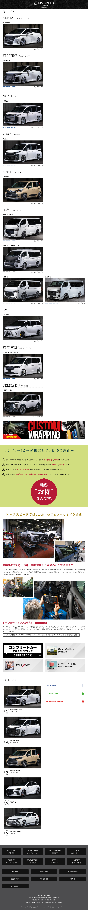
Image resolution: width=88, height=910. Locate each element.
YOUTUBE (11, 861)
